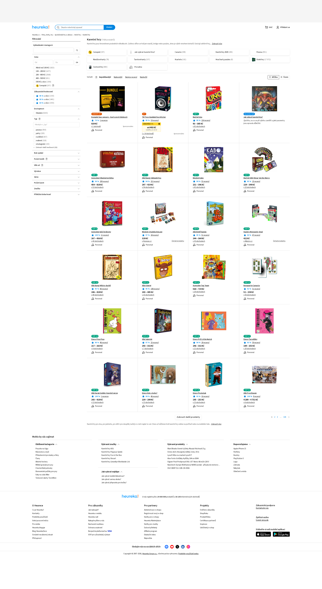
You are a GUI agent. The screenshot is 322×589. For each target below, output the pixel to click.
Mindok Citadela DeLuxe (152, 232)
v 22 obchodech (250, 187)
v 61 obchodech (199, 126)
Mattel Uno (197, 117)
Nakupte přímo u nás (96, 520)
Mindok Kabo (198, 178)
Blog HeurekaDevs (39, 531)
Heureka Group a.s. (149, 553)
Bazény (236, 455)
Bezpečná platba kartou (97, 531)
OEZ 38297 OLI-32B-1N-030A (178, 468)
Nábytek (236, 468)
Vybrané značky (108, 444)
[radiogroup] (56, 100)
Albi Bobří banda (199, 232)
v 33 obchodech (199, 241)
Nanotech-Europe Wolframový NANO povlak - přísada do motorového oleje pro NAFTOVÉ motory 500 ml (193, 465)
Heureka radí (93, 517)
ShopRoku (204, 513)
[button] (53, 50)
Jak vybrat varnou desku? (111, 479)
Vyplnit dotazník (262, 520)
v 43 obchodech (97, 241)
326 (284, 417)
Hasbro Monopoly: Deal (253, 232)
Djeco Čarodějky (250, 339)
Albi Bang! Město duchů (101, 285)
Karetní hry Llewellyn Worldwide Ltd (115, 462)
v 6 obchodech (249, 402)
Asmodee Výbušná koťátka (102, 178)
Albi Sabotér (147, 339)
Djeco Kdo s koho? (149, 393)
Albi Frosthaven (250, 393)
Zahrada (236, 465)
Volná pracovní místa (40, 520)
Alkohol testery (41, 462)
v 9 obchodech (97, 348)
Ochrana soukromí (95, 527)
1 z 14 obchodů (148, 133)
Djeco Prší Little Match (202, 339)
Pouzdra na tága (41, 448)
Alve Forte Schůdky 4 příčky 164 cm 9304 (182, 458)
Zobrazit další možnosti (45, 147)
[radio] (34, 96)
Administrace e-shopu (152, 510)
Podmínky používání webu (188, 553)
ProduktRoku (205, 517)
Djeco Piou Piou (97, 339)
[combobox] (79, 27)
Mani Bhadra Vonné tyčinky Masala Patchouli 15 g (186, 448)
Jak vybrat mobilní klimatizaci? (113, 476)
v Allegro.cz (248, 241)
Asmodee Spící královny (101, 232)
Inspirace (203, 524)
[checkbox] (34, 68)
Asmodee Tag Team (201, 285)
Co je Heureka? (38, 510)
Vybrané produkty (176, 444)
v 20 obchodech (199, 292)
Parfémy (236, 452)
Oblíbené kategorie (44, 444)
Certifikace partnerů (208, 520)
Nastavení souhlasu (96, 524)
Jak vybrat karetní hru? (253, 117)
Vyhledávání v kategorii (43, 45)
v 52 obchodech (97, 187)
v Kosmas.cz (147, 241)
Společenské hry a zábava (63, 35)
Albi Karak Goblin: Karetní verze (104, 393)
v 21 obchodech (199, 348)
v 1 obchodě (96, 126)
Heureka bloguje (38, 527)
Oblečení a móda (239, 471)
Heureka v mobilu (95, 513)
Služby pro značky (151, 524)
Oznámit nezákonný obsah (42, 534)
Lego (235, 462)
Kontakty (35, 513)
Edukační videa (150, 534)
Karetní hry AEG (107, 448)
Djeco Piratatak (199, 393)
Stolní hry (77, 35)
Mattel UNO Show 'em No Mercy (257, 178)
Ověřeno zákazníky (207, 510)
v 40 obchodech (97, 295)
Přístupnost (37, 538)
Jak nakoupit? (93, 510)
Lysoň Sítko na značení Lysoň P (179, 455)
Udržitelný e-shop (207, 527)
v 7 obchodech (147, 348)
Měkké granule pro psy (44, 465)
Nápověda (148, 538)
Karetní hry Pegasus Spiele (111, 452)
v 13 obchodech (148, 402)
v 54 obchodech (148, 187)
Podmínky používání (40, 517)
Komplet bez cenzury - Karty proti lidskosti (109, 117)
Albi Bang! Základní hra (151, 178)
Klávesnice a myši (42, 452)
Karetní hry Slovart (108, 458)
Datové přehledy (150, 527)
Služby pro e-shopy (151, 517)
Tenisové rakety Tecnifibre (45, 478)
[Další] (289, 417)
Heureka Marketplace (152, 520)
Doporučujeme (240, 444)
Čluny (37, 458)
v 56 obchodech (250, 295)
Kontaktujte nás (262, 508)
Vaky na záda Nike (42, 475)
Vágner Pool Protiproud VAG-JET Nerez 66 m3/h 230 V (188, 462)
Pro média (36, 524)
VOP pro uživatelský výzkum (99, 534)
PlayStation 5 (238, 458)
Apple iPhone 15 (239, 448)
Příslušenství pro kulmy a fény (47, 455)
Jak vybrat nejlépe (110, 471)
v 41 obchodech (199, 187)
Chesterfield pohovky (43, 468)
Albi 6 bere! (146, 285)
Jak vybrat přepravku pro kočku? (114, 482)
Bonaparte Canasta (252, 285)
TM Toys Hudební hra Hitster (154, 117)
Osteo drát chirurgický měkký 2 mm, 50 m (183, 452)
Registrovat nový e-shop (153, 513)
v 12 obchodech (97, 402)
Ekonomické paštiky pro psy (46, 471)
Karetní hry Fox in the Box (111, 455)
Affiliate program (150, 531)
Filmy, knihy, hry (47, 35)
